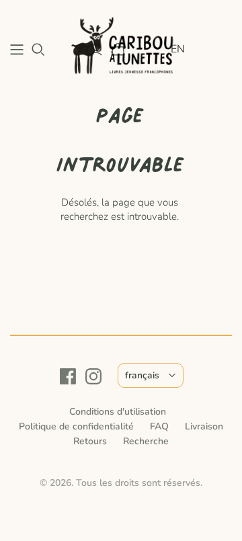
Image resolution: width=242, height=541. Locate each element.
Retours (90, 441)
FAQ (159, 426)
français (142, 375)
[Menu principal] (17, 49)
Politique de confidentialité (76, 426)
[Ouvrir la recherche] (38, 49)
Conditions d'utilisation (117, 411)
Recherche (146, 441)
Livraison (204, 426)
